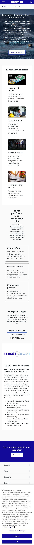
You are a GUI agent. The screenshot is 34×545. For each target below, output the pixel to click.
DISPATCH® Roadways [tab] (17, 331)
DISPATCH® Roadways (16, 365)
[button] (17, 88)
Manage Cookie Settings (17, 531)
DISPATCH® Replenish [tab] (17, 334)
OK (17, 541)
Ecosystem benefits (17, 69)
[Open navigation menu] (3, 2)
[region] (17, 515)
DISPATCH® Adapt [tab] (17, 338)
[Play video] (17, 353)
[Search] (31, 2)
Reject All (17, 536)
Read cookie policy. (8, 527)
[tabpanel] (17, 387)
